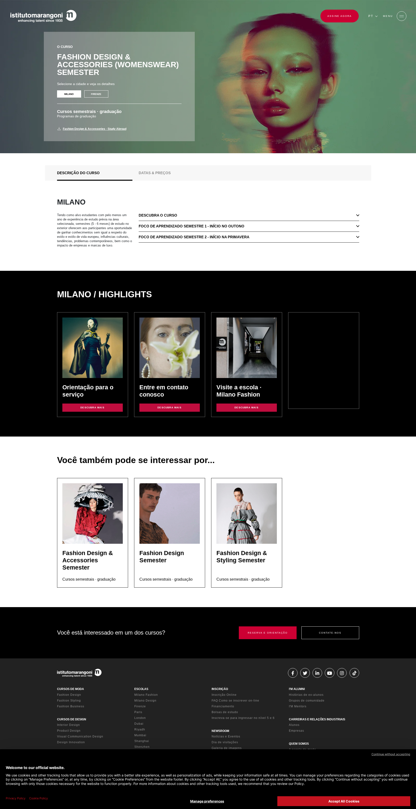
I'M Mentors (297, 706)
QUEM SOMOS (299, 743)
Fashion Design (69, 694)
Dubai (138, 723)
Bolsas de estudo (225, 712)
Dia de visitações (225, 742)
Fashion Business (70, 706)
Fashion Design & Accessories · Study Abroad (94, 129)
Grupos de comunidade (307, 700)
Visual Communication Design (80, 736)
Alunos (294, 725)
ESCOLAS (141, 689)
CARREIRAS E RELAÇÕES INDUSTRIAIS (317, 719)
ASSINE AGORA (339, 16)
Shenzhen (142, 747)
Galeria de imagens (227, 748)
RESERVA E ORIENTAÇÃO (268, 632)
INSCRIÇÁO (220, 689)
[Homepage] (43, 16)
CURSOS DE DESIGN (71, 719)
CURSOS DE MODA (70, 689)
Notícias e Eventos (226, 736)
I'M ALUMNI (297, 689)
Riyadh (139, 729)
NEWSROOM (220, 731)
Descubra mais (92, 407)
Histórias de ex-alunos (306, 694)
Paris (138, 712)
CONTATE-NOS (330, 632)
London (140, 718)
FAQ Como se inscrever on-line (235, 700)
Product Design (69, 730)
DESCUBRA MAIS (246, 407)
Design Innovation (71, 742)
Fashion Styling (69, 700)
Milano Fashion (146, 694)
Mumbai (140, 735)
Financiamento (223, 706)
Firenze (140, 706)
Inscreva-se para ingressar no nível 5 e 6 (243, 718)
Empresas (296, 730)
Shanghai (141, 741)
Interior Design (68, 725)
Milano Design (145, 700)
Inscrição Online (224, 694)
